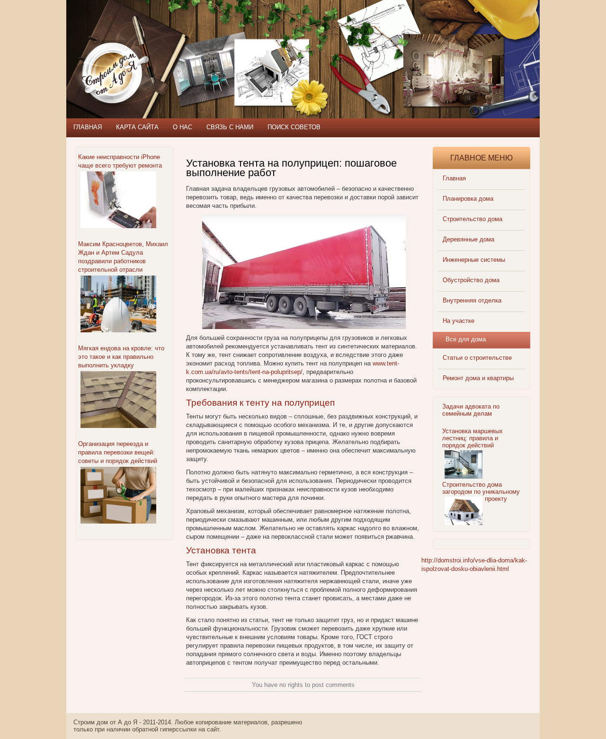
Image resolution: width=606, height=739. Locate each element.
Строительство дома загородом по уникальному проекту (481, 491)
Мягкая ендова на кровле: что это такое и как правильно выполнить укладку (121, 357)
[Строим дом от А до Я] (168, 42)
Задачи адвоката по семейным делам (470, 410)
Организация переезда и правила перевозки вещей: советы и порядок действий (117, 452)
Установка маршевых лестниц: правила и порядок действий (472, 438)
